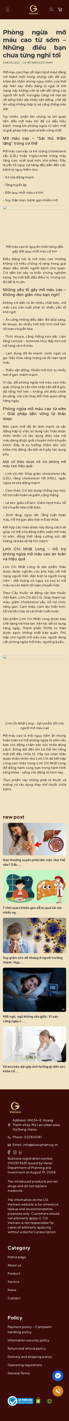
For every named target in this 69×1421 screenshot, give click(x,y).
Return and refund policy (27, 1348)
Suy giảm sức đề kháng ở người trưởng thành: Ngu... (33, 960)
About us (14, 1265)
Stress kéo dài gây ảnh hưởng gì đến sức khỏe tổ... (34, 1069)
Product (14, 1273)
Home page (17, 1257)
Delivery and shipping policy (30, 1357)
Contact (14, 1298)
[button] (7, 9)
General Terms (19, 1373)
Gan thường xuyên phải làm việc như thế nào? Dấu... (34, 862)
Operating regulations (25, 1365)
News (12, 1290)
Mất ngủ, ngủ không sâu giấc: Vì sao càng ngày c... (30, 1018)
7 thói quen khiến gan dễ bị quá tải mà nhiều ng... (32, 910)
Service (13, 1282)
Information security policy (28, 1340)
